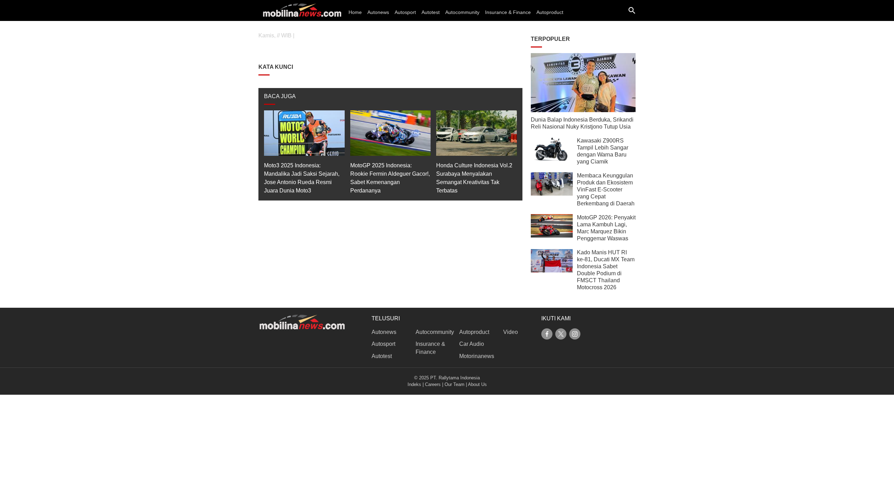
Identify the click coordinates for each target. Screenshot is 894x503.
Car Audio (471, 344)
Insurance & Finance (508, 12)
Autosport (405, 12)
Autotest (431, 12)
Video (510, 332)
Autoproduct (549, 12)
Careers (433, 384)
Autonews (378, 12)
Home (355, 12)
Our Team (454, 384)
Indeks (414, 384)
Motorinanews (476, 356)
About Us (477, 384)
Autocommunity (462, 12)
